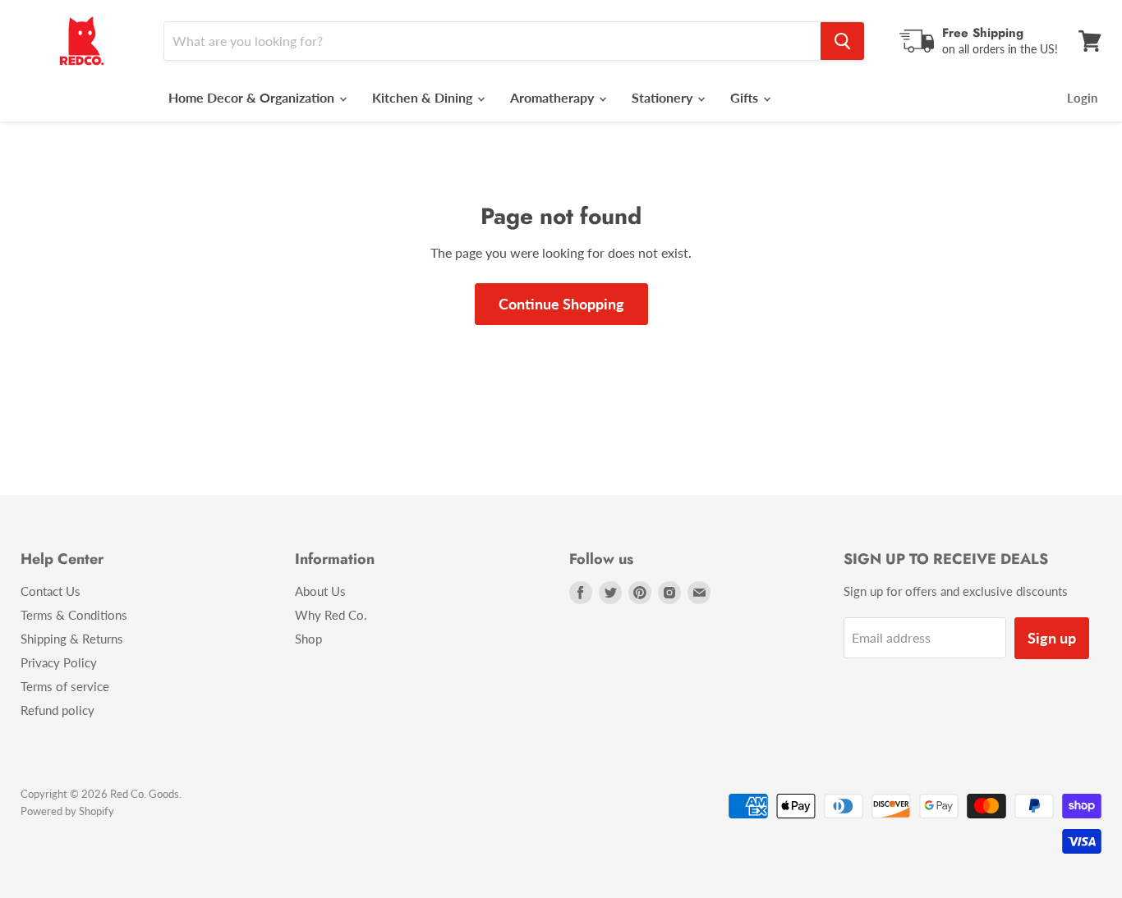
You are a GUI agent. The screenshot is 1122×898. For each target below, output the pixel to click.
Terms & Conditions (74, 614)
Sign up (1052, 638)
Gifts (745, 97)
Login (1082, 97)
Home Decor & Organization (253, 97)
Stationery (664, 97)
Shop (308, 638)
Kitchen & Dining (424, 97)
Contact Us (50, 591)
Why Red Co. (331, 614)
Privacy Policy (59, 662)
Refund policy (57, 710)
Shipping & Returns (72, 638)
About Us (320, 591)
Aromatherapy (553, 97)
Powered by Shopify (67, 811)
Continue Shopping (561, 304)
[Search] (842, 41)
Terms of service (65, 686)
